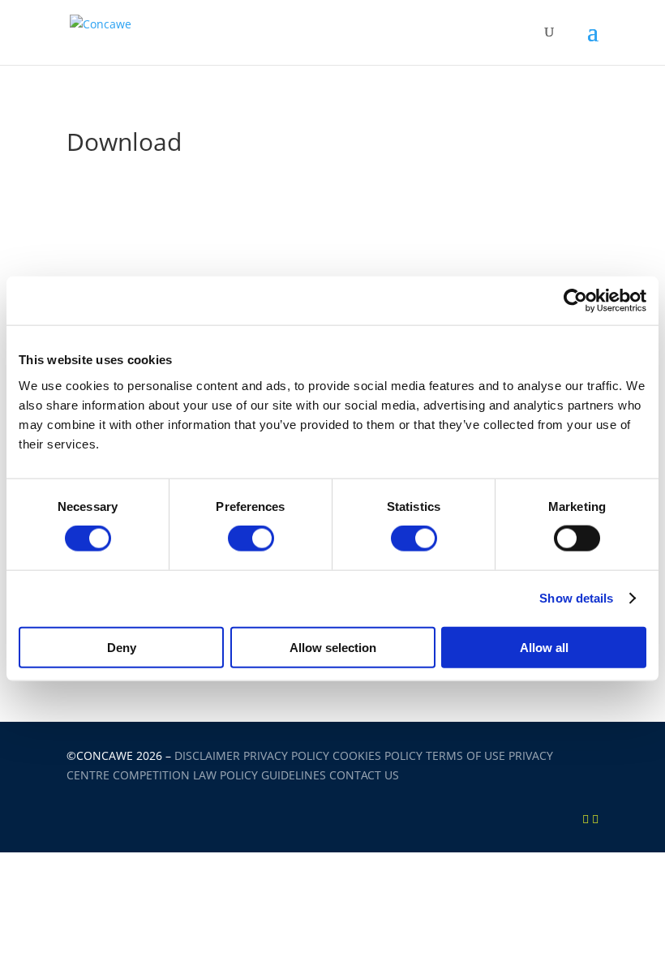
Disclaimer (207, 755)
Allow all (544, 647)
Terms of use (465, 755)
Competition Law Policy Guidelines (219, 775)
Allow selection (333, 647)
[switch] (251, 538)
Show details (576, 598)
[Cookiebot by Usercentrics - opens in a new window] (575, 301)
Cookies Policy (377, 755)
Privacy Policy (286, 755)
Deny (121, 647)
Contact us (364, 775)
